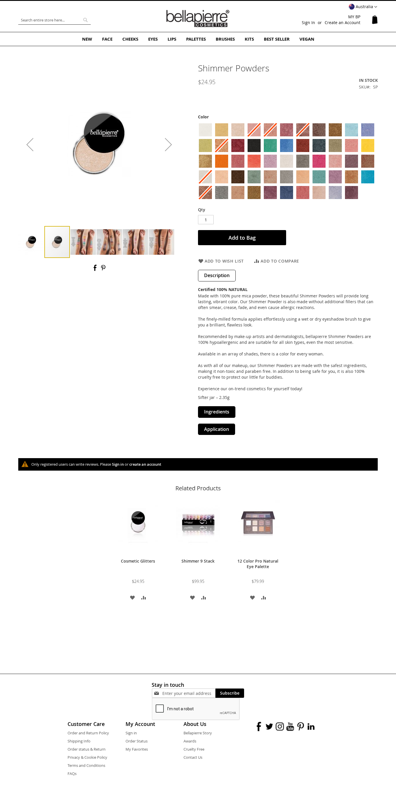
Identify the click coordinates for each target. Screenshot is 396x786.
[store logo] (198, 19)
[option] (205, 130)
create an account (145, 464)
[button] (362, 7)
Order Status (137, 741)
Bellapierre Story (198, 733)
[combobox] (54, 20)
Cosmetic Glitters (138, 561)
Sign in (118, 464)
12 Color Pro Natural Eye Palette (257, 563)
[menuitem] (87, 39)
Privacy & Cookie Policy (87, 757)
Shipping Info (79, 741)
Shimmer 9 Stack (198, 561)
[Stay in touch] (189, 693)
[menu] (198, 39)
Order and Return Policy (88, 733)
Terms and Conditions (86, 765)
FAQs (72, 773)
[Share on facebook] (96, 269)
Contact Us (193, 757)
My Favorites (137, 749)
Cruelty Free (194, 749)
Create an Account (342, 22)
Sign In (308, 22)
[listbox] (288, 162)
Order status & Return (87, 749)
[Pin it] (103, 269)
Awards (190, 741)
